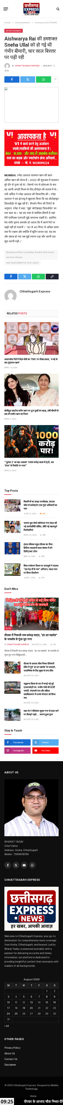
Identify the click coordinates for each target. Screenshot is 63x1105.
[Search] (57, 9)
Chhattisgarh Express (27, 66)
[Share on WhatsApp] (43, 79)
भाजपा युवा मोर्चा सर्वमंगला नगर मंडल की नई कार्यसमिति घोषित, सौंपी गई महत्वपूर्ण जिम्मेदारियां (40, 526)
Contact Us (10, 1059)
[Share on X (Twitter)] (27, 79)
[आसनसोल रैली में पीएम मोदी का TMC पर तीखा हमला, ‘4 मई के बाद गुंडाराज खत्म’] (31, 338)
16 (54, 1002)
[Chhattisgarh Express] (31, 9)
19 (24, 1008)
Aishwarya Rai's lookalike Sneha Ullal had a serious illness (30, 255)
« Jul (6, 1025)
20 (31, 1008)
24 (8, 1013)
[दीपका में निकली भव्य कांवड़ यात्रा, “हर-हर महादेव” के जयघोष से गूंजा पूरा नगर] (31, 614)
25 (16, 1013)
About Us (9, 1053)
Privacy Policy (12, 1047)
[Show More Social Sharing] (55, 79)
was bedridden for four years (22, 262)
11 (16, 1002)
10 (8, 1002)
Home (33, 1096)
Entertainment (13, 31)
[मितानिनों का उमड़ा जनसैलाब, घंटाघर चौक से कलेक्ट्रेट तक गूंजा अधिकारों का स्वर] (12, 505)
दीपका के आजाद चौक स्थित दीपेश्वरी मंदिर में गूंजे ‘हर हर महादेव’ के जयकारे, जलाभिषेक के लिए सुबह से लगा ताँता (40, 667)
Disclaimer (10, 1064)
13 (31, 1002)
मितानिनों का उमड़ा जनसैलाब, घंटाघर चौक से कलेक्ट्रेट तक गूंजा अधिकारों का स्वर (40, 505)
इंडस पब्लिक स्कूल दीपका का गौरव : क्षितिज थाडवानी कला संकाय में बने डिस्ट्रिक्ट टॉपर (39, 548)
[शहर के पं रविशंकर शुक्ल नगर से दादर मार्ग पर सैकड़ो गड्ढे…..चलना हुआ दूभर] (12, 715)
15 (47, 1002)
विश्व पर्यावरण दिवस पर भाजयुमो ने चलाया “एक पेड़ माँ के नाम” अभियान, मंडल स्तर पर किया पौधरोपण (41, 569)
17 (8, 1008)
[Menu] (6, 9)
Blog (8, 628)
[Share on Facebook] (11, 79)
